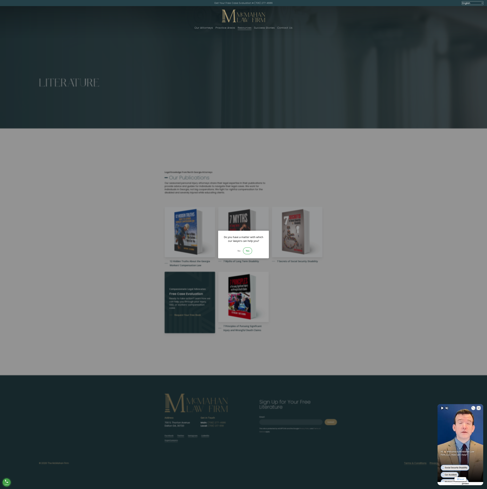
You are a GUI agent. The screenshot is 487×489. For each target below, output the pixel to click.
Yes (247, 250)
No (239, 250)
